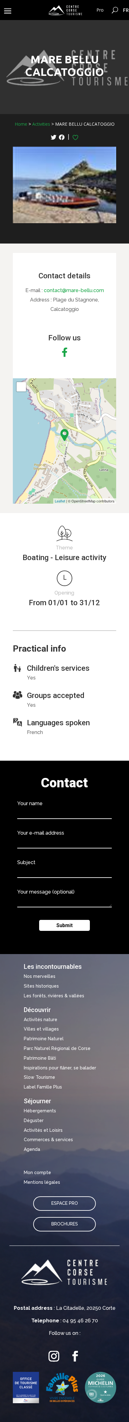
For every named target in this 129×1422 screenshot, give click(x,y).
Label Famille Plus (43, 1086)
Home (21, 124)
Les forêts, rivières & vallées (54, 995)
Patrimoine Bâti (40, 1058)
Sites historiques (41, 986)
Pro (100, 10)
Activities (41, 124)
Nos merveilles (39, 976)
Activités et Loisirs (43, 1130)
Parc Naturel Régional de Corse (57, 1048)
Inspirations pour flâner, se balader (60, 1067)
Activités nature (40, 1019)
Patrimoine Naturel (44, 1038)
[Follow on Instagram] (53, 1356)
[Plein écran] (21, 386)
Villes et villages (41, 1028)
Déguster (34, 1120)
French (126, 10)
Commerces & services (48, 1139)
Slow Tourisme (39, 1077)
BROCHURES (64, 1223)
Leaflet (60, 500)
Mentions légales (42, 1182)
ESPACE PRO (64, 1203)
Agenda (32, 1149)
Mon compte (37, 1172)
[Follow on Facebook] (75, 1356)
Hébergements (40, 1110)
